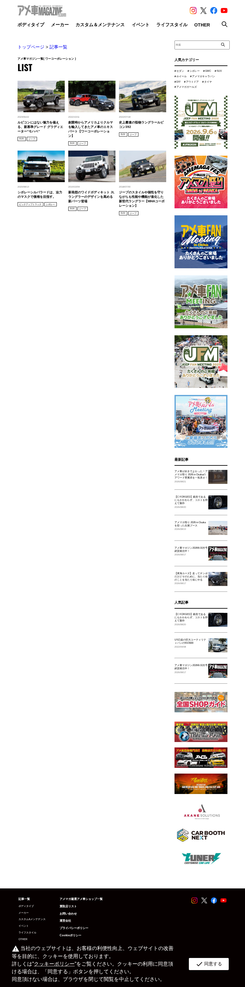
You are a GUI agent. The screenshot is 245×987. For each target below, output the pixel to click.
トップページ (31, 46)
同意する (209, 964)
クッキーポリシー (54, 964)
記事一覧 (58, 46)
